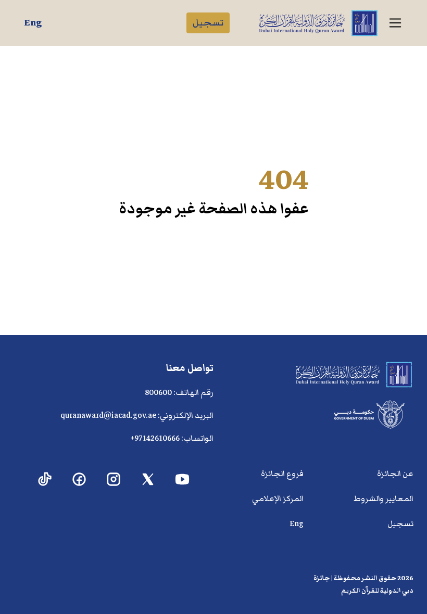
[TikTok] (45, 479)
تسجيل (208, 22)
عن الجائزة (395, 473)
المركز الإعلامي (278, 498)
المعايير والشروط (383, 498)
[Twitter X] (148, 479)
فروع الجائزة (282, 473)
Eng (33, 22)
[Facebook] (79, 479)
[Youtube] (182, 479)
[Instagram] (114, 479)
